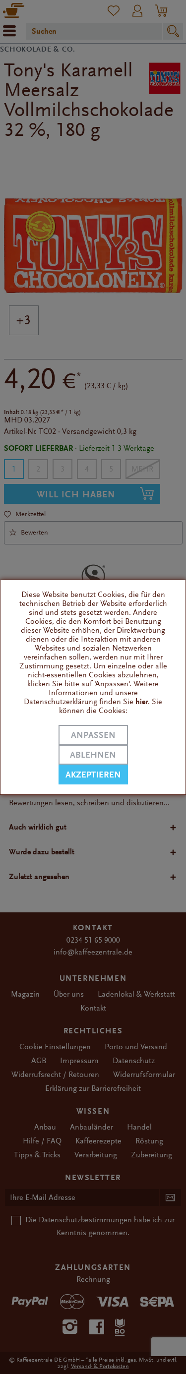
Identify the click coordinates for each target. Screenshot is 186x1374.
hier (141, 701)
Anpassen (93, 735)
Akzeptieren (93, 775)
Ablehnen (93, 755)
